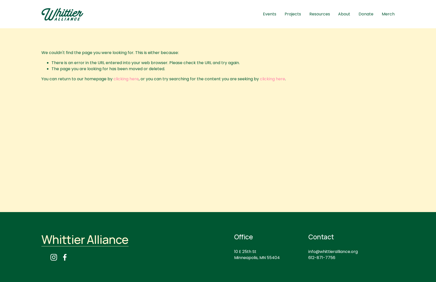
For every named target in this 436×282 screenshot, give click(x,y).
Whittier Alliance (84, 239)
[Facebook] (64, 257)
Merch (388, 14)
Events (269, 14)
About (344, 14)
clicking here (126, 79)
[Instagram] (53, 257)
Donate (366, 14)
